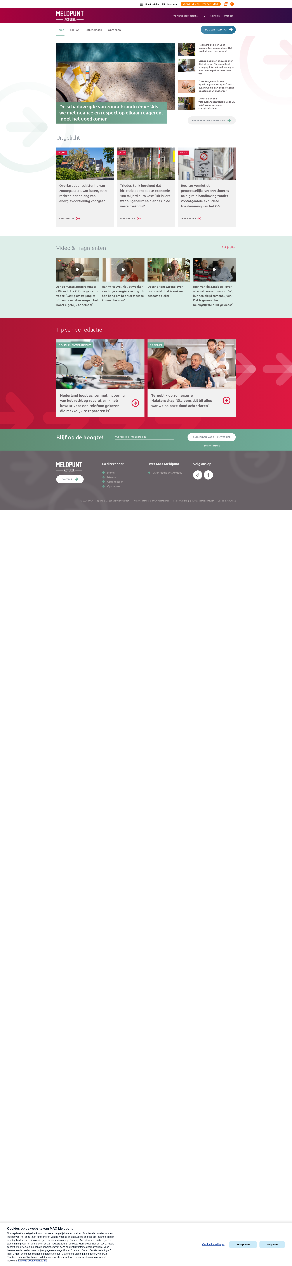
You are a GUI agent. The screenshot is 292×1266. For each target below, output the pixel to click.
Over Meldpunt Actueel (167, 473)
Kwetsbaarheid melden (203, 500)
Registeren (214, 15)
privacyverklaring (212, 445)
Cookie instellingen (227, 500)
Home (60, 29)
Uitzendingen (93, 29)
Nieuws (74, 29)
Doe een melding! (216, 30)
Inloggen (228, 15)
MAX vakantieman (160, 500)
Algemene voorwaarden (117, 500)
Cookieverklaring (181, 500)
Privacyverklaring (141, 500)
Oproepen (114, 29)
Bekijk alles (229, 247)
